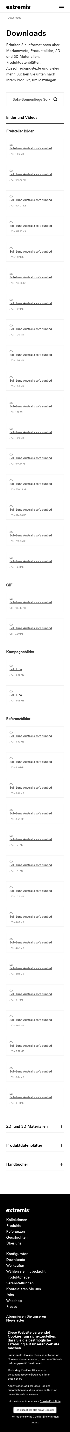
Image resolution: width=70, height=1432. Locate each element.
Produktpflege (18, 1277)
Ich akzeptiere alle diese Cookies (35, 1410)
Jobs (10, 1295)
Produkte (13, 1225)
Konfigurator (17, 1254)
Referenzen (15, 1231)
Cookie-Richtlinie (50, 1401)
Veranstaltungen (20, 1283)
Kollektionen (16, 1220)
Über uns (13, 1243)
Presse (11, 1306)
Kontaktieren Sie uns (23, 1289)
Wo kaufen (15, 1265)
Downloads (15, 1259)
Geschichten (17, 1237)
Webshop (14, 1300)
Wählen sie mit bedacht (26, 1271)
